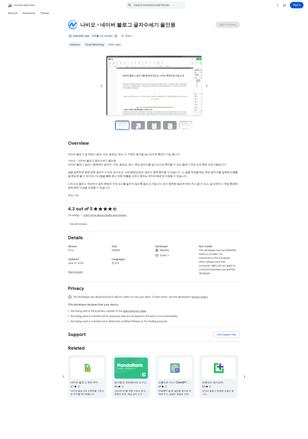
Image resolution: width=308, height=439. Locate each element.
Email (163, 255)
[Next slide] (207, 86)
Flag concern (75, 272)
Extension (75, 44)
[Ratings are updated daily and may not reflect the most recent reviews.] (116, 36)
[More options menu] (277, 5)
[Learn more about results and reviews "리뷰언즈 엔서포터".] (210, 386)
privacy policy (200, 297)
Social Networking (94, 44)
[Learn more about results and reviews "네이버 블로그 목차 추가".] (78, 386)
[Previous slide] (101, 86)
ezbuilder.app (81, 36)
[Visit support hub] (226, 334)
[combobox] (159, 5)
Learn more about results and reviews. (105, 215)
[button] (284, 5)
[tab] (13, 13)
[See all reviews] (78, 224)
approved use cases (134, 311)
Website (164, 250)
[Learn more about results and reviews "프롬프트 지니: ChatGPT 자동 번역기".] (166, 386)
